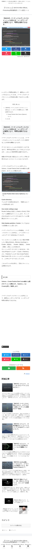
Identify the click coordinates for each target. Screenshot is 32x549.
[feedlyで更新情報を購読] (9, 368)
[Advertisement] (16, 74)
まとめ (8, 118)
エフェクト (5, 346)
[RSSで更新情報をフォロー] (23, 368)
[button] (28, 296)
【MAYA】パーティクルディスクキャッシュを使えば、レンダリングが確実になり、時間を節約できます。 (16, 110)
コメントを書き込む (16, 525)
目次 (13, 104)
